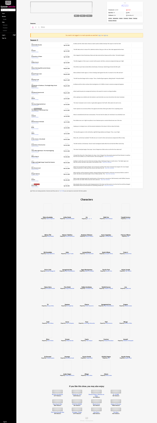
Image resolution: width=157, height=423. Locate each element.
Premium (5, 27)
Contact (5, 30)
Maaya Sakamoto (50, 253)
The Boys (115, 412)
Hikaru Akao (89, 375)
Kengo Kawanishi (70, 288)
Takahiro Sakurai (109, 288)
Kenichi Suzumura (69, 236)
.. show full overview (108, 156)
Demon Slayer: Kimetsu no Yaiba (96, 395)
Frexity (82, 420)
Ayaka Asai (128, 288)
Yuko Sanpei (89, 340)
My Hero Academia (57, 394)
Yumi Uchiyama (70, 323)
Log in (3, 35)
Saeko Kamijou (109, 218)
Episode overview (34, 46)
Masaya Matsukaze (108, 340)
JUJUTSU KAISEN (77, 404)
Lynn (128, 236)
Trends (4, 19)
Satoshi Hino (128, 253)
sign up (106, 35)
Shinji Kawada (69, 340)
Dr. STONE (116, 394)
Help (3, 22)
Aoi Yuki (128, 218)
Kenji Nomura (108, 323)
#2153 (124, 5)
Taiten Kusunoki (89, 253)
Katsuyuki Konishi (50, 288)
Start (3, 13)
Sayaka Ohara (128, 358)
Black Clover (96, 404)
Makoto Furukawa (89, 271)
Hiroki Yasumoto (89, 305)
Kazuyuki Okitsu (109, 253)
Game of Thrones (116, 404)
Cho (109, 358)
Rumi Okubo (50, 340)
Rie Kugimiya (70, 305)
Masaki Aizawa (128, 305)
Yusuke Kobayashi (69, 218)
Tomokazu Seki (89, 288)
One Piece (96, 412)
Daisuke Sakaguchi (50, 271)
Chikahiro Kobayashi (128, 340)
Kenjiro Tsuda (69, 253)
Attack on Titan (77, 394)
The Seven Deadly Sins (57, 412)
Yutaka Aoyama (50, 358)
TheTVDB (61, 191)
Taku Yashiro (128, 271)
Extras (43, 27)
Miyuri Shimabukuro (70, 271)
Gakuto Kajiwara (50, 218)
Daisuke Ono (109, 271)
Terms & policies (89, 420)
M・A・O (89, 218)
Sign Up (4, 38)
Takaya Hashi (89, 358)
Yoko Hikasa (50, 323)
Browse (4, 16)
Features (5, 25)
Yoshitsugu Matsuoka (89, 323)
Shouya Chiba (50, 305)
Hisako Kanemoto (69, 375)
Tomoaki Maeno (109, 236)
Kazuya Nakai (50, 236)
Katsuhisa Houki (70, 358)
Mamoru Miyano (89, 236)
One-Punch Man (57, 404)
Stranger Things (77, 412)
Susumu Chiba (128, 323)
